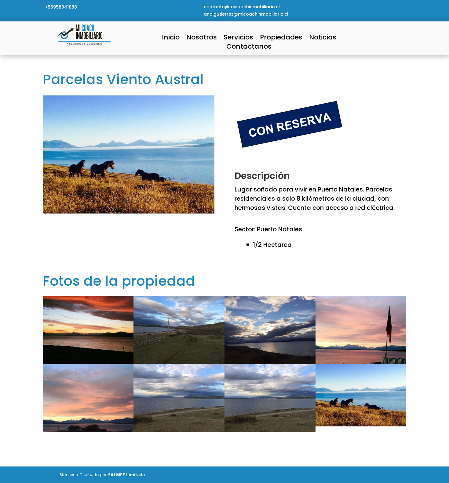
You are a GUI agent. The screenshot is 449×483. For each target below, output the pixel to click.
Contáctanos (249, 47)
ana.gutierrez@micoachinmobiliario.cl (246, 14)
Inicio (171, 38)
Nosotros (201, 38)
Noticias (322, 38)
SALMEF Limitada (126, 474)
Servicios (238, 38)
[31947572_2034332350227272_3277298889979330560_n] (178, 432)
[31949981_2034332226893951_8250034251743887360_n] (88, 432)
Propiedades (281, 38)
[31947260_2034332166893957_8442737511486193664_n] (361, 426)
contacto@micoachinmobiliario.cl (242, 7)
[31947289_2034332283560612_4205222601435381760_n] (270, 432)
